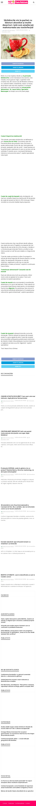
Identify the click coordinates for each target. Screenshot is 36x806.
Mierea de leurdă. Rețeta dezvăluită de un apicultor (17, 791)
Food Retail (5, 776)
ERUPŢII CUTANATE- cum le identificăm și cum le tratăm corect (18, 576)
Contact (5, 803)
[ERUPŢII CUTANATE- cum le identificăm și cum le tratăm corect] (18, 564)
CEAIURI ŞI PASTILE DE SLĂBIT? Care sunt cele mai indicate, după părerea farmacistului (18, 397)
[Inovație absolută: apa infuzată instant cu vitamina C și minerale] (18, 531)
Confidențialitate (19, 803)
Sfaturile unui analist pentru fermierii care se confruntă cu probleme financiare (15, 626)
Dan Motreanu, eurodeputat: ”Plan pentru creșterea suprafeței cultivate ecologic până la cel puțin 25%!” (17, 685)
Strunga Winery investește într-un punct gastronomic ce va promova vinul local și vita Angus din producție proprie (17, 733)
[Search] (33, 2)
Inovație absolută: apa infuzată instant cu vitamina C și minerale (15, 543)
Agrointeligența (7, 614)
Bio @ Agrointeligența (10, 670)
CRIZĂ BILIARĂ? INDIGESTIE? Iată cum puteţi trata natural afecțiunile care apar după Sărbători (16, 433)
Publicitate (11, 803)
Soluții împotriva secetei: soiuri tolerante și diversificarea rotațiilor (15, 680)
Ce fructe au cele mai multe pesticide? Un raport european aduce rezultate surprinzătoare (16, 781)
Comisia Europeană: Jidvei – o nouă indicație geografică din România (15, 739)
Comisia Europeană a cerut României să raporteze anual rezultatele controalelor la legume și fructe (17, 786)
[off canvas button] (2, 2)
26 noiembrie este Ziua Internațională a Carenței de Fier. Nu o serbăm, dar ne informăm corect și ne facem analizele (18, 507)
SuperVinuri (5, 722)
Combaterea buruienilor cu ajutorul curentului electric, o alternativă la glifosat (15, 675)
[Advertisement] (18, 9)
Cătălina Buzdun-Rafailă (22, 30)
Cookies (27, 803)
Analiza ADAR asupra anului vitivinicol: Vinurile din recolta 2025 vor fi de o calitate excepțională (16, 727)
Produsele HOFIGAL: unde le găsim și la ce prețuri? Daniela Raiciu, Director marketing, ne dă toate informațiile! (17, 470)
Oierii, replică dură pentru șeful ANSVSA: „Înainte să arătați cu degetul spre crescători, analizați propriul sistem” (17, 620)
